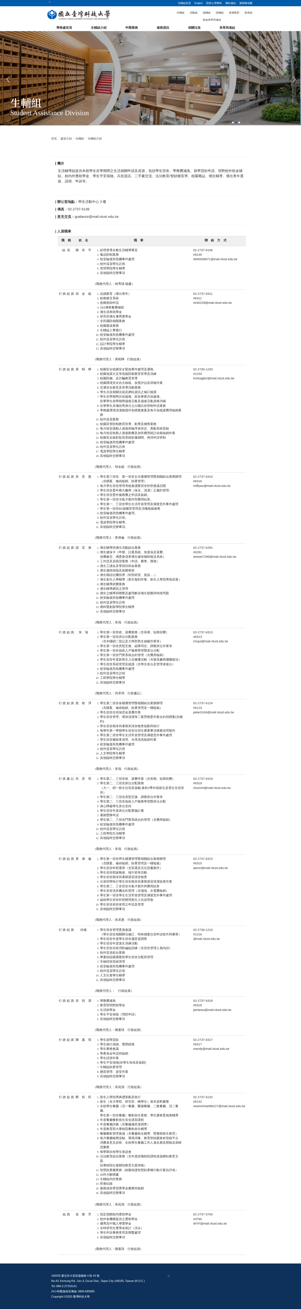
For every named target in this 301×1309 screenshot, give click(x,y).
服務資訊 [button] (163, 27)
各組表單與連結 (212, 19)
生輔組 (180, 12)
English (198, 3)
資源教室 (234, 12)
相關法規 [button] (194, 27)
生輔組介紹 (99, 27)
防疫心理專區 (214, 3)
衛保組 (248, 12)
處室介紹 (66, 138)
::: (169, 1275)
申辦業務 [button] (131, 27)
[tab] (232, 122)
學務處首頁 (64, 27)
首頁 (54, 138)
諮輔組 (220, 12)
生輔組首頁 (184, 3)
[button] (8, 79)
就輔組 (207, 12)
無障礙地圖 (245, 3)
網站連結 (230, 3)
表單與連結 (227, 27)
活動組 (194, 12)
